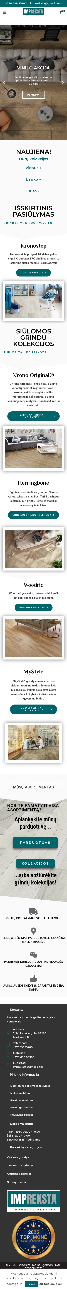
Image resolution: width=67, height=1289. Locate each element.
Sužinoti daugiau (50, 1284)
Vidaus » (33, 168)
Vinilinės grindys (18, 1157)
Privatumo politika (21, 1114)
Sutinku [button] (31, 1283)
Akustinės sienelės (19, 1173)
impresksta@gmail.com (45, 3)
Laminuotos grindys (20, 1165)
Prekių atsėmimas (21, 1100)
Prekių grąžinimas (21, 1107)
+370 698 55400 (16, 3)
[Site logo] (33, 12)
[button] (4, 82)
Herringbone (33, 483)
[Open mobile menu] (4, 12)
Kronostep (33, 246)
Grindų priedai (16, 1182)
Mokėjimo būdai (20, 1093)
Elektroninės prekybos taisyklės (30, 1085)
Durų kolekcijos (33, 159)
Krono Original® (33, 375)
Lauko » (33, 179)
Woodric (33, 585)
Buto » (33, 191)
